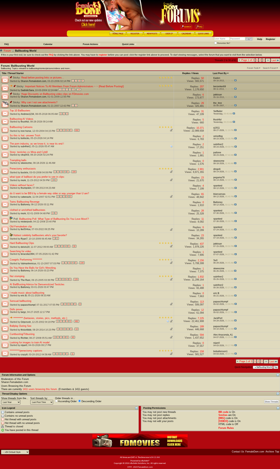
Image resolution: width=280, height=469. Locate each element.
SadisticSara (27, 90)
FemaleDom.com (254, 451)
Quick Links (128, 44)
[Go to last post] (235, 80)
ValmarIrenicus (28, 263)
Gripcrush (26, 322)
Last (273, 60)
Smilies (222, 415)
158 (202, 351)
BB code (223, 412)
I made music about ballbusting (27, 292)
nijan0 (24, 345)
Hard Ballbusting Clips (22, 243)
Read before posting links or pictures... (42, 77)
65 (202, 194)
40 (73, 337)
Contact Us (238, 451)
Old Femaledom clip (21, 226)
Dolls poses (16, 309)
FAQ (6, 44)
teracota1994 (27, 254)
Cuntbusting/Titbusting (22, 334)
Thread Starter (16, 73)
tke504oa (25, 229)
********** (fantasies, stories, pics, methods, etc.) (40, 318)
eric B (24, 295)
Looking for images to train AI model (30, 342)
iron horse (26, 131)
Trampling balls (18, 160)
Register (270, 39)
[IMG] (221, 418)
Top (275, 367)
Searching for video (20, 251)
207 (202, 86)
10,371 (200, 127)
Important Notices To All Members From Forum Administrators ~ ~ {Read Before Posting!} (74, 86)
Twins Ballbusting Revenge (24, 201)
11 (202, 218)
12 (202, 309)
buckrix (24, 172)
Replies (186, 73)
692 (77, 130)
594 (202, 334)
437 (202, 243)
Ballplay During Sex (20, 325)
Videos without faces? (22, 185)
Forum (7, 50)
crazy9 (24, 354)
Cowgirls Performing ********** (26, 259)
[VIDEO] (223, 421)
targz (23, 312)
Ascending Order (67, 401)
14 (79, 89)
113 (202, 301)
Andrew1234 (27, 114)
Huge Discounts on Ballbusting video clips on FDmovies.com (55, 94)
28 (202, 210)
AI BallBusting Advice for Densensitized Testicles (37, 284)
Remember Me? (223, 43)
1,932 (201, 276)
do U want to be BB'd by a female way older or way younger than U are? (49, 193)
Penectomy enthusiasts (23, 168)
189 (202, 326)
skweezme (26, 163)
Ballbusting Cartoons (21, 127)
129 (76, 279)
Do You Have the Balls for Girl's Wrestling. (33, 267)
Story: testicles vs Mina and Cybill (29, 152)
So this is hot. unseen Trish (25, 135)
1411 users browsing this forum (40, 389)
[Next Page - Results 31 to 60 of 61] (268, 60)
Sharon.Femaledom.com (33, 81)
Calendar (47, 44)
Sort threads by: (39, 398)
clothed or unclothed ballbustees (27, 210)
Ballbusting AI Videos (21, 118)
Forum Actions (90, 44)
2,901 (201, 169)
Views (195, 73)
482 (76, 321)
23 (202, 177)
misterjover (26, 221)
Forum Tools (253, 68)
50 (202, 78)
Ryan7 (24, 238)
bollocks (25, 138)
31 (202, 111)
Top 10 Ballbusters (20, 110)
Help (259, 39)
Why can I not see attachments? (39, 102)
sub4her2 (26, 146)
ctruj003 (25, 154)
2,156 (201, 260)
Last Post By (220, 73)
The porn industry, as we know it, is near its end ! (37, 143)
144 (82, 263)
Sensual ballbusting (20, 301)
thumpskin (26, 188)
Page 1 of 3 (247, 60)
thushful (25, 121)
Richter (24, 338)
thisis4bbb (26, 329)
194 (74, 172)
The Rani (25, 280)
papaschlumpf (28, 305)
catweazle (26, 197)
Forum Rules (226, 428)
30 (74, 246)
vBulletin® (145, 461)
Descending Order (91, 401)
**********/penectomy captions (26, 350)
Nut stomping (17, 276)
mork (23, 180)
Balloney (25, 204)
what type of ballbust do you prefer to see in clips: (37, 176)
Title (4, 73)
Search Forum (269, 68)
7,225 (201, 318)
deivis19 (25, 247)
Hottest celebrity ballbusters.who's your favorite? (40, 235)
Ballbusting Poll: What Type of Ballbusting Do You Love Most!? (54, 218)
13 (76, 329)
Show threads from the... (14, 398)
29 (202, 103)
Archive (270, 451)
